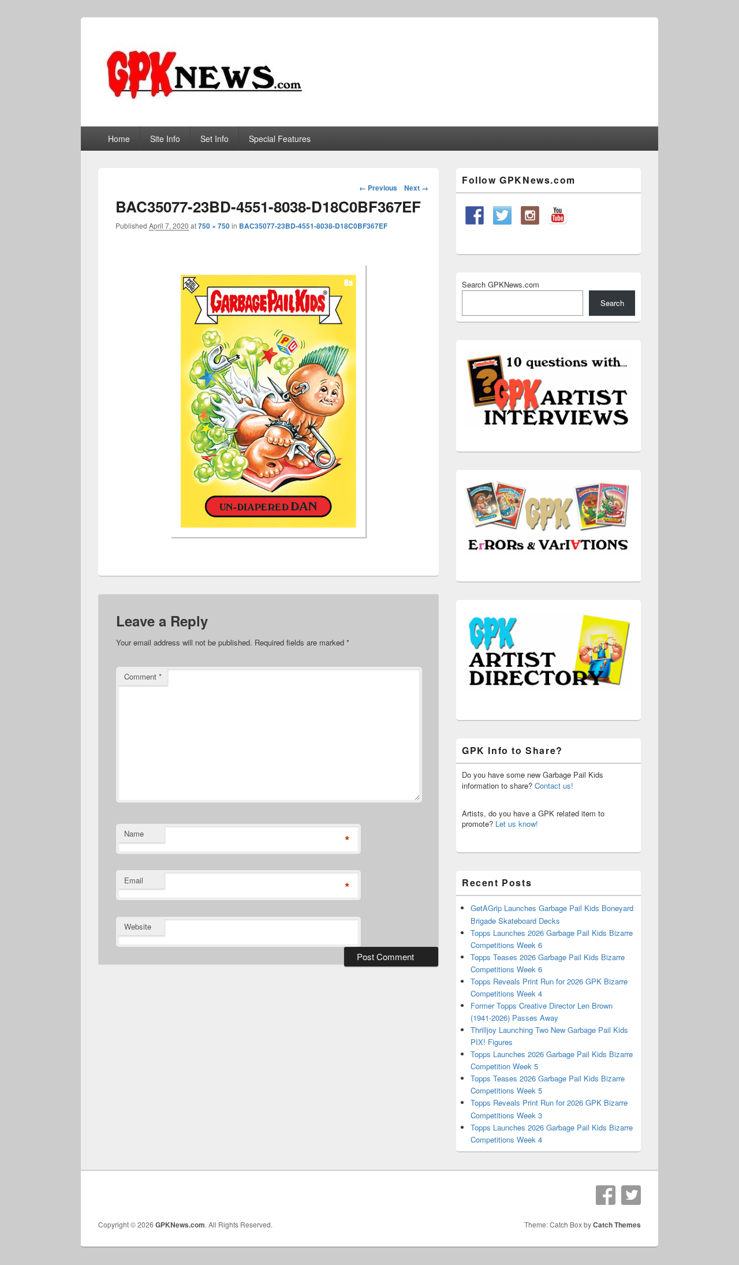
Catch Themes (617, 1224)
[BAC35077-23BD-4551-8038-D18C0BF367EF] (268, 550)
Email (133, 880)
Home (119, 138)
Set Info (214, 138)
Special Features (280, 138)
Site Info (165, 138)
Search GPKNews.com (500, 284)
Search (612, 302)
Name (134, 833)
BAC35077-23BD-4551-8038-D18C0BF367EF (313, 226)
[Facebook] (605, 1195)
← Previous (378, 187)
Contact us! (554, 785)
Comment (143, 676)
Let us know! (516, 823)
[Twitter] (631, 1195)
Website (137, 926)
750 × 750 (214, 226)
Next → (416, 187)
